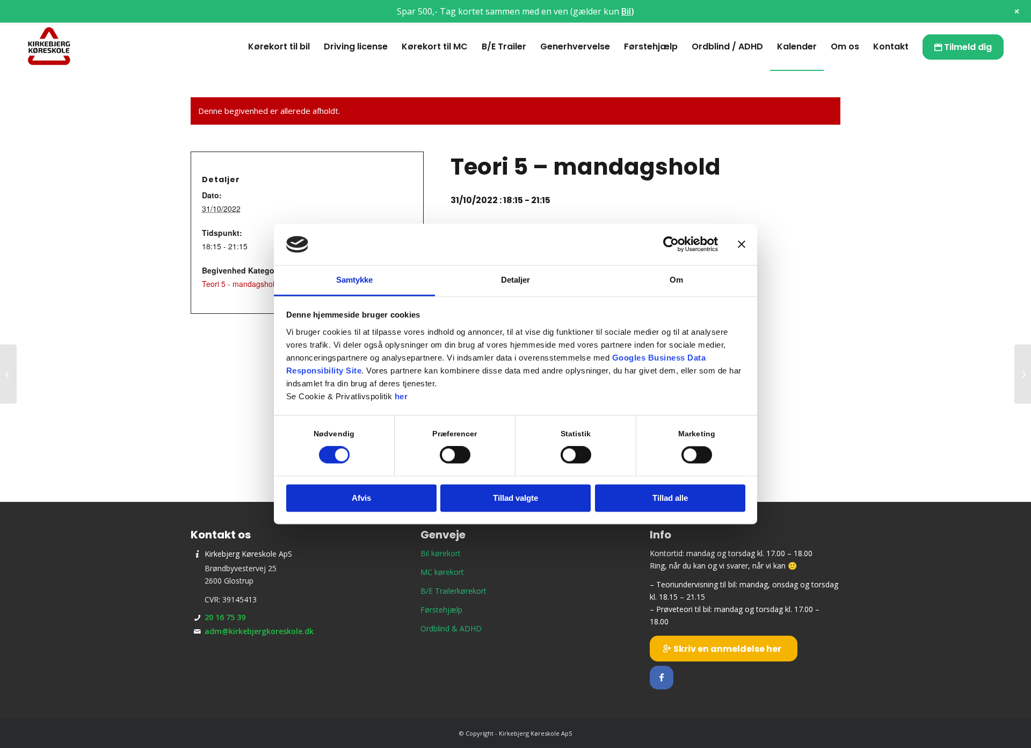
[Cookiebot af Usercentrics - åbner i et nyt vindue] (671, 244)
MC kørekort (442, 572)
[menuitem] (279, 46)
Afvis (361, 497)
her (401, 396)
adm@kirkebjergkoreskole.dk (259, 631)
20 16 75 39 (225, 617)
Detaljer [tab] (516, 279)
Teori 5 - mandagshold (240, 283)
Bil (626, 11)
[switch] (455, 455)
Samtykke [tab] (354, 279)
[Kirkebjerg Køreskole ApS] (48, 46)
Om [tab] (676, 279)
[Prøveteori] (8, 374)
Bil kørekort (440, 553)
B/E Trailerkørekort (453, 591)
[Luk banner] (741, 244)
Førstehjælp (441, 610)
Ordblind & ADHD (451, 628)
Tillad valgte (515, 497)
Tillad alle (670, 497)
